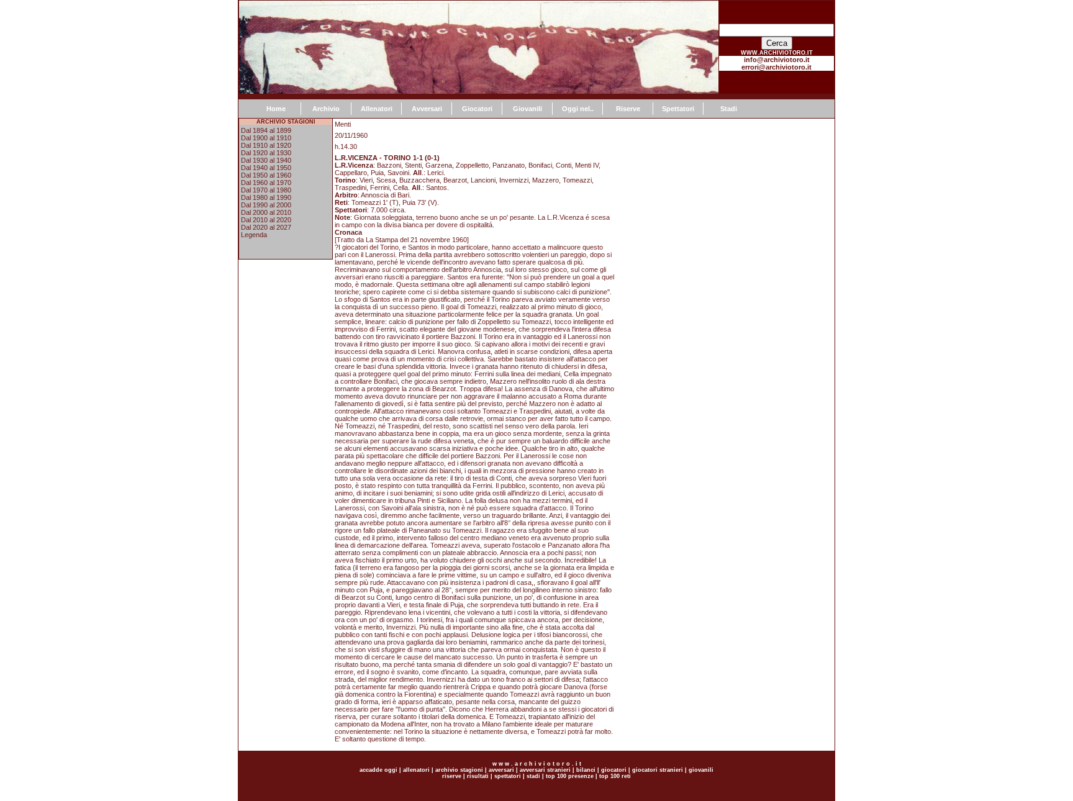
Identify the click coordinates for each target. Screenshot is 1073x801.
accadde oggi (378, 770)
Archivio (326, 108)
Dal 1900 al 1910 (266, 138)
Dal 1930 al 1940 (266, 160)
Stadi (728, 108)
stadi (533, 776)
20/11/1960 (351, 135)
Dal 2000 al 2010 (266, 212)
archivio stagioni (458, 770)
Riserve (628, 108)
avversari (501, 770)
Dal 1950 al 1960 (266, 175)
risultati (477, 776)
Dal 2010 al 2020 (266, 220)
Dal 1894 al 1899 (266, 130)
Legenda (254, 234)
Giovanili (527, 108)
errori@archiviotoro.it (776, 67)
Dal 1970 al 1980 (266, 190)
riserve (451, 776)
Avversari (427, 108)
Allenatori (376, 108)
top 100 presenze (570, 776)
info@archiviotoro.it (777, 59)
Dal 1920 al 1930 (266, 152)
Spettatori (678, 108)
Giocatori (477, 108)
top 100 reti (615, 776)
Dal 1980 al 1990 (266, 197)
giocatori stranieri (657, 770)
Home (276, 108)
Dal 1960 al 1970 (266, 182)
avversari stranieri (545, 770)
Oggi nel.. (578, 108)
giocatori (614, 770)
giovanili (701, 770)
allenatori (416, 770)
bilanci (585, 770)
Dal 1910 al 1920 (266, 145)
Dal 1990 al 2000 (266, 205)
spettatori (507, 776)
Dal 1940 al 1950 (266, 167)
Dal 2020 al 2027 (266, 227)
